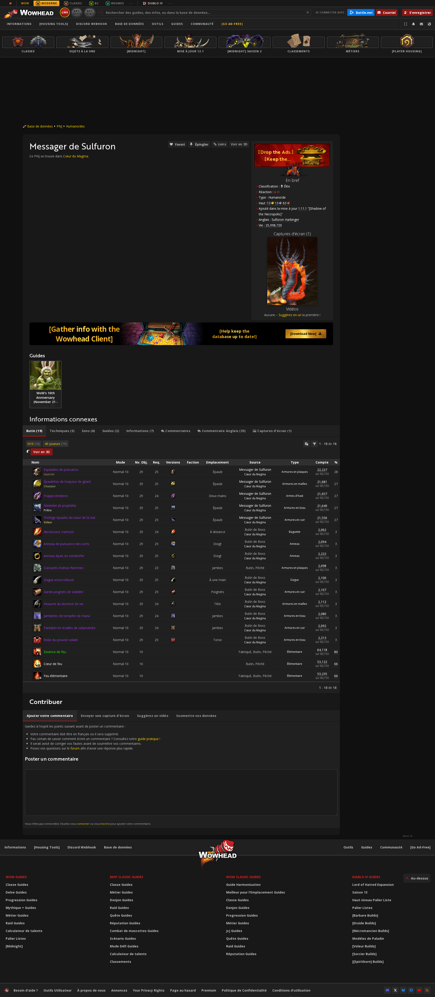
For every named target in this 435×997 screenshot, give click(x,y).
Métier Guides (17, 915)
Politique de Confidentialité (244, 990)
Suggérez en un (290, 315)
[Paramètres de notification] (413, 24)
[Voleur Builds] (364, 946)
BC (97, 3)
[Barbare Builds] (365, 915)
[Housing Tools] (47, 847)
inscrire (105, 823)
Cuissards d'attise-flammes (63, 568)
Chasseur (50, 486)
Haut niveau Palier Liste (371, 900)
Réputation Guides (125, 923)
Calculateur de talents (24, 931)
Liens (222, 144)
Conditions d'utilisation (291, 990)
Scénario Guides (123, 938)
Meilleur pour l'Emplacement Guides (255, 892)
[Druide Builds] (364, 923)
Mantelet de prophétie (60, 505)
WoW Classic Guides (243, 877)
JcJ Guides (234, 931)
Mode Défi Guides (124, 946)
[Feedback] (421, 24)
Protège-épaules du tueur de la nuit (69, 517)
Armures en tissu (294, 508)
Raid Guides (15, 923)
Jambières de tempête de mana (67, 616)
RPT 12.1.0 (76, 12)
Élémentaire (294, 652)
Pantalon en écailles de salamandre (70, 628)
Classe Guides (17, 884)
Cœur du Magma (75, 156)
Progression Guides (21, 900)
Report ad (407, 836)
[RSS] (427, 990)
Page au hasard (183, 990)
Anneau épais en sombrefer (64, 556)
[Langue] (429, 24)
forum (75, 748)
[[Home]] (30, 12)
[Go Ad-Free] (232, 24)
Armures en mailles (294, 484)
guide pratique (148, 739)
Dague (294, 580)
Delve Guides (16, 892)
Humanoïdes (75, 126)
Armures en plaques (295, 472)
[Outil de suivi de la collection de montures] (181, 333)
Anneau (295, 544)
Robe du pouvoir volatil (60, 640)
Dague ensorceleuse (59, 580)
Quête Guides (121, 915)
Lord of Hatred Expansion (373, 884)
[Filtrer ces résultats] (314, 443)
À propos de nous (91, 990)
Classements (120, 961)
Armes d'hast (294, 496)
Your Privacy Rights (148, 990)
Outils (348, 847)
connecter (83, 823)
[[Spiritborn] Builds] (368, 961)
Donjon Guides (121, 900)
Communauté (202, 24)
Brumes (117, 3)
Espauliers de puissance (61, 469)
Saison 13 (359, 892)
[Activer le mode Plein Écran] (405, 24)
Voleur (48, 522)
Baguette (294, 532)
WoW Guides (16, 877)
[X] (395, 990)
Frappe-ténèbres (56, 496)
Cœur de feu (53, 664)
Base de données (129, 24)
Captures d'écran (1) (292, 233)
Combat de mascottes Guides (134, 931)
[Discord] (387, 990)
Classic (76, 3)
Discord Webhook (91, 24)
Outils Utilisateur (58, 990)
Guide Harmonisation (243, 884)
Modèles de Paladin (368, 938)
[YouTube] (419, 990)
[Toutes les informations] (10, 3)
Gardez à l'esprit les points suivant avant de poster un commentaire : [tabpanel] (92, 774)
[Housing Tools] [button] (53, 24)
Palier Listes (16, 938)
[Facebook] (411, 990)
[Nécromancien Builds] (370, 931)
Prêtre (48, 510)
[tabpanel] (181, 565)
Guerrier (49, 474)
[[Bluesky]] (403, 990)
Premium (208, 990)
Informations (19, 24)
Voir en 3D (239, 144)
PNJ (59, 126)
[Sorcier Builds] (364, 954)
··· (131, 3)
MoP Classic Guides (126, 877)
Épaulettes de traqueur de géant (67, 481)
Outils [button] (157, 24)
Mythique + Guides (21, 908)
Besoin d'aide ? (26, 990)
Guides (177, 24)
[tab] (34, 431)
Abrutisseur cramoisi (59, 532)
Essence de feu (55, 652)
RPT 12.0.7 (89, 12)
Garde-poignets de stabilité (63, 592)
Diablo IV (155, 3)
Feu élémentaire (56, 676)
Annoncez (119, 990)
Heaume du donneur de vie (63, 604)
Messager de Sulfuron (255, 469)
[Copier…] (306, 443)
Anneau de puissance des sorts (66, 544)
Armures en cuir (295, 520)
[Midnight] (14, 946)
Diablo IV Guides (366, 877)
